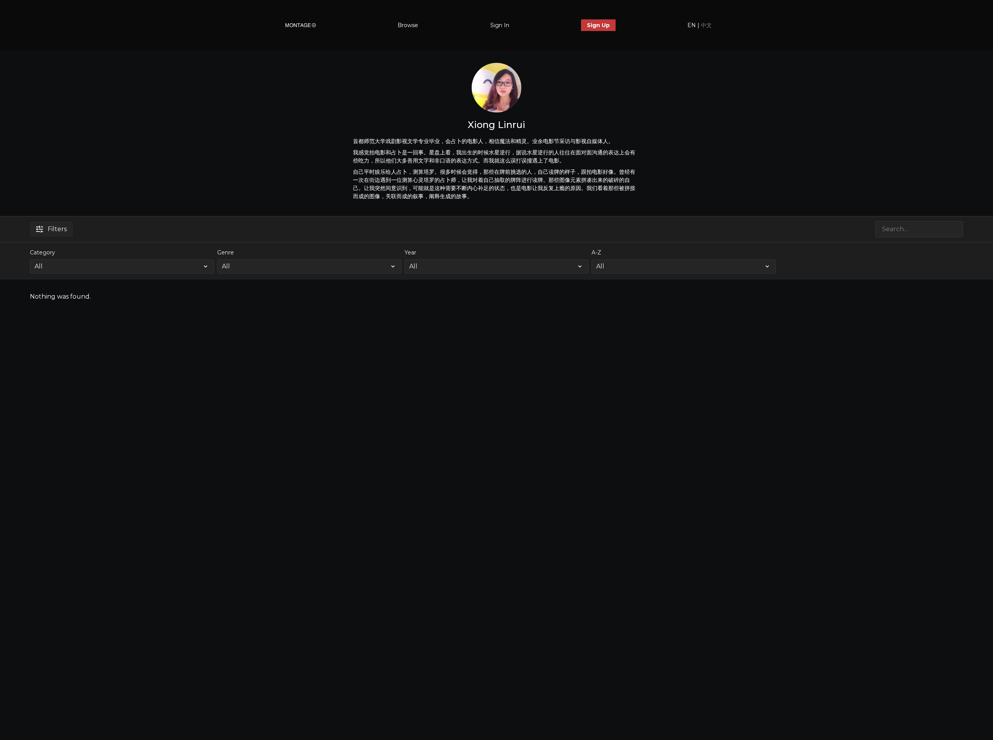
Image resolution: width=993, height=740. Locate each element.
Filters (57, 229)
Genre (225, 252)
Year (410, 252)
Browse (408, 25)
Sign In (499, 25)
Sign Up (598, 25)
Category (42, 252)
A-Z (596, 252)
